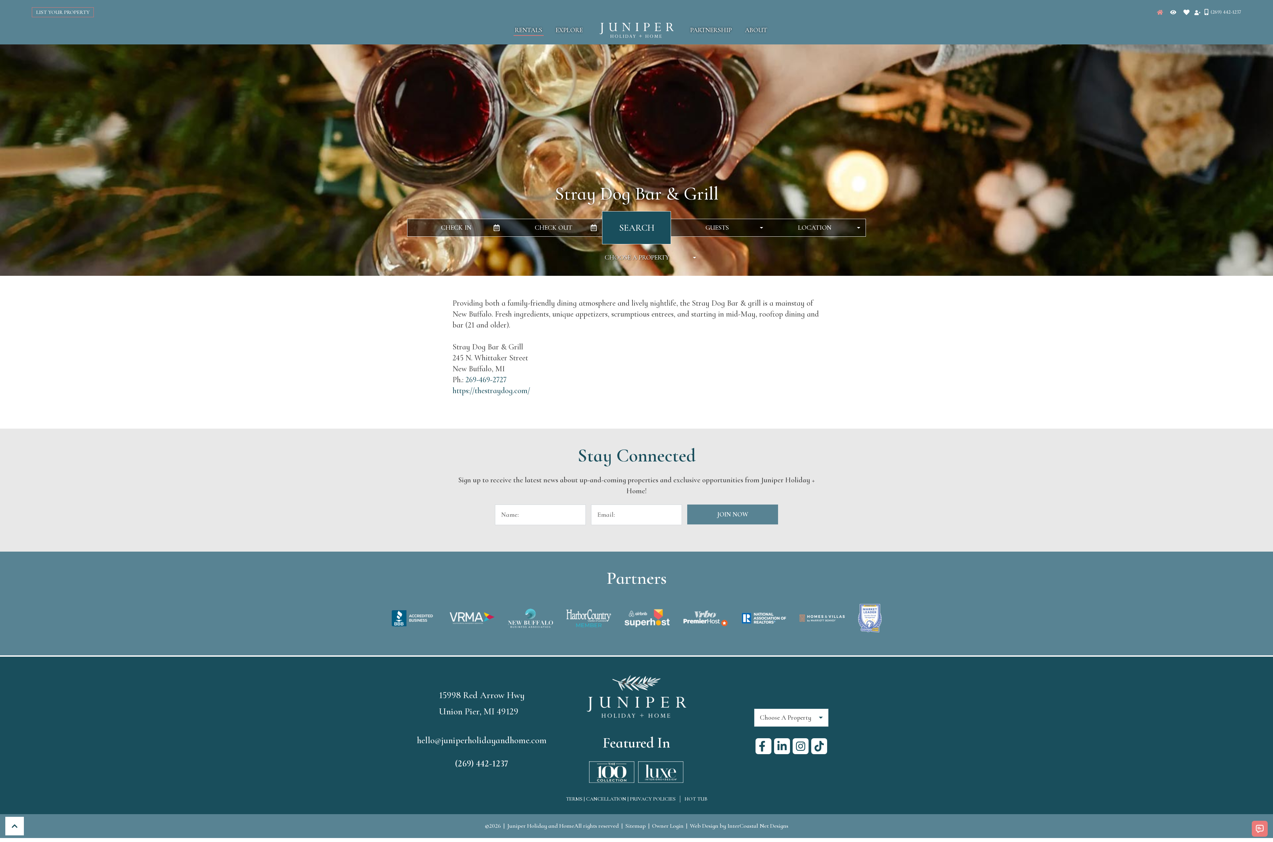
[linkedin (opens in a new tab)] (782, 746)
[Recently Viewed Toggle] (1173, 12)
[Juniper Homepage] (1160, 12)
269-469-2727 (486, 380)
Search (636, 227)
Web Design (704, 825)
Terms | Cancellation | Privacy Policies (621, 799)
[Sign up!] (1197, 12)
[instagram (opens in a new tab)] (801, 746)
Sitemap (635, 825)
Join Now (732, 514)
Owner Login (668, 825)
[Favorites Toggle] (1186, 12)
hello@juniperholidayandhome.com (482, 740)
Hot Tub (696, 799)
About (756, 30)
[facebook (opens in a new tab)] (763, 746)
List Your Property (63, 12)
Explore (569, 30)
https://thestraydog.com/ (491, 390)
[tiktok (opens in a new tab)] (819, 746)
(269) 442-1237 (481, 763)
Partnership (711, 30)
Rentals (528, 30)
